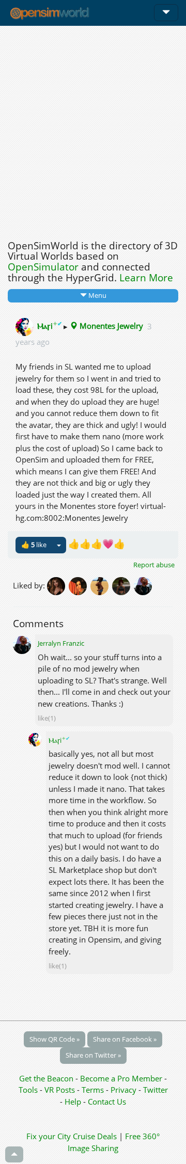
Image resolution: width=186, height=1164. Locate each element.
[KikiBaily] (79, 585)
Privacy (123, 1090)
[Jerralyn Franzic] (143, 585)
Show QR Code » (54, 1039)
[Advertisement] (93, 130)
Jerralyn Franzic (61, 643)
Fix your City (48, 1136)
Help (73, 1101)
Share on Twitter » (93, 1055)
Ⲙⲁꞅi (50, 326)
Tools (29, 1090)
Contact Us (107, 1101)
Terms (94, 1090)
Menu (96, 295)
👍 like (34, 544)
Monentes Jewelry (110, 326)
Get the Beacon (46, 1078)
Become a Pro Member (122, 1078)
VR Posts (60, 1090)
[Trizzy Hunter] (123, 585)
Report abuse (154, 564)
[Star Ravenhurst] (58, 585)
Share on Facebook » (125, 1039)
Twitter (155, 1090)
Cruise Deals (95, 1136)
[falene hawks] (101, 585)
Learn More (146, 277)
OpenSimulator (43, 267)
